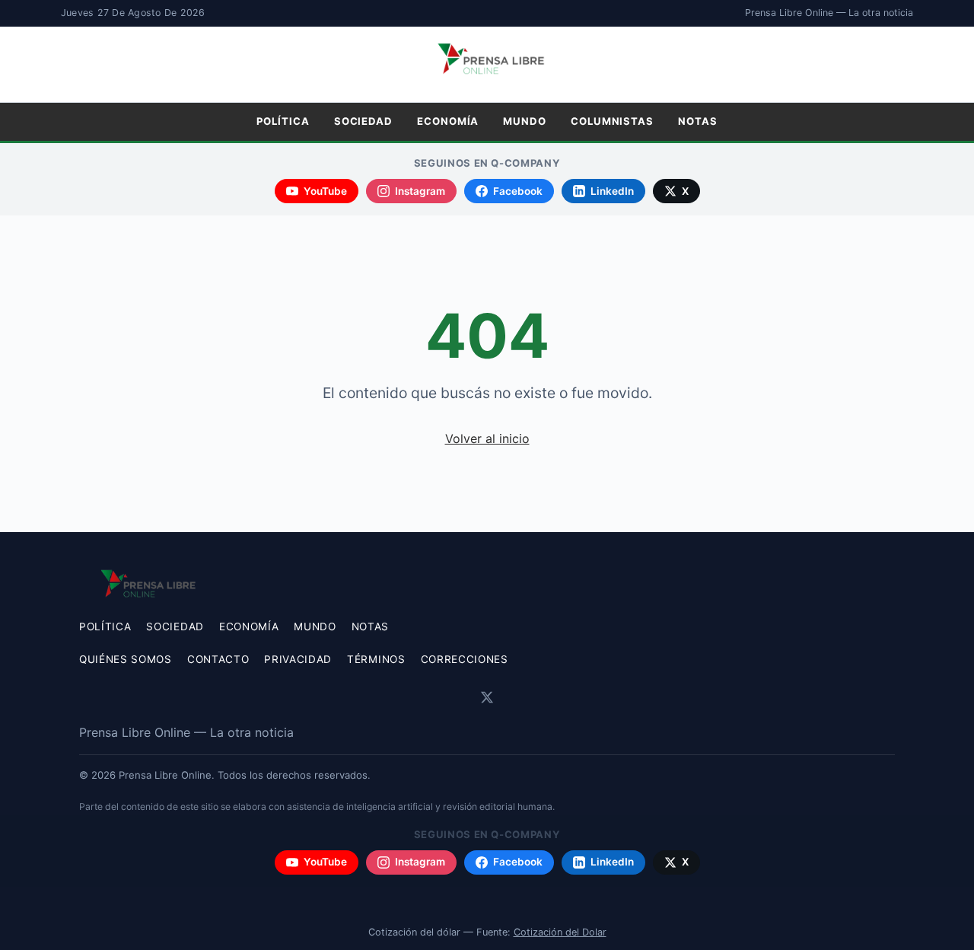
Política (282, 121)
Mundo (524, 121)
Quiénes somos (125, 659)
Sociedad (363, 121)
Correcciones (464, 659)
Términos (376, 659)
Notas (698, 121)
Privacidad (298, 659)
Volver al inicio (487, 438)
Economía (448, 121)
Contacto (218, 659)
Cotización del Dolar (560, 932)
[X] (487, 697)
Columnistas (612, 121)
